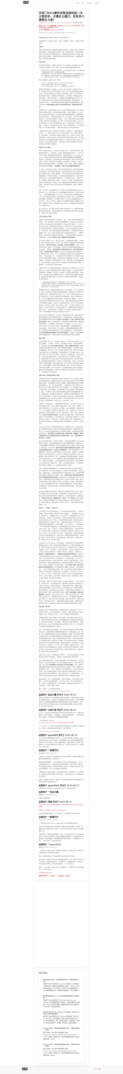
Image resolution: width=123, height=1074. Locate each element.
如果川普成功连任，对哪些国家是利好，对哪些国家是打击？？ (61, 980)
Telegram (89, 3)
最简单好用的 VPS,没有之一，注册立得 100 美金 (54, 876)
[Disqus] (61, 907)
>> (39, 756)
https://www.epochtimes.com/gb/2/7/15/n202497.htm (54, 691)
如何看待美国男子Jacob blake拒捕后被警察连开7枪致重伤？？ (61, 997)
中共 (72, 22)
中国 (69, 22)
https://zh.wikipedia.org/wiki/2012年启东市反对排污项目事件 (56, 723)
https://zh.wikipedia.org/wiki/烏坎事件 (50, 731)
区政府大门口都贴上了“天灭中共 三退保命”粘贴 (52, 810)
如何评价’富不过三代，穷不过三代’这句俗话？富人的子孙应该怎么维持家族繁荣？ (61, 1013)
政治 (64, 22)
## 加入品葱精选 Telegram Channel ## (51, 30)
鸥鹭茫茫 (42, 22)
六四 (67, 22)
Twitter (96, 3)
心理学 (61, 22)
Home (77, 3)
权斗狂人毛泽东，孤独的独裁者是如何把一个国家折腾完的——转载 (61, 1029)
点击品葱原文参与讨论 (45, 873)
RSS (83, 3)
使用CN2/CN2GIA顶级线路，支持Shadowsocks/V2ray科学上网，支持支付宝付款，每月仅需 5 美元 (61, 26)
